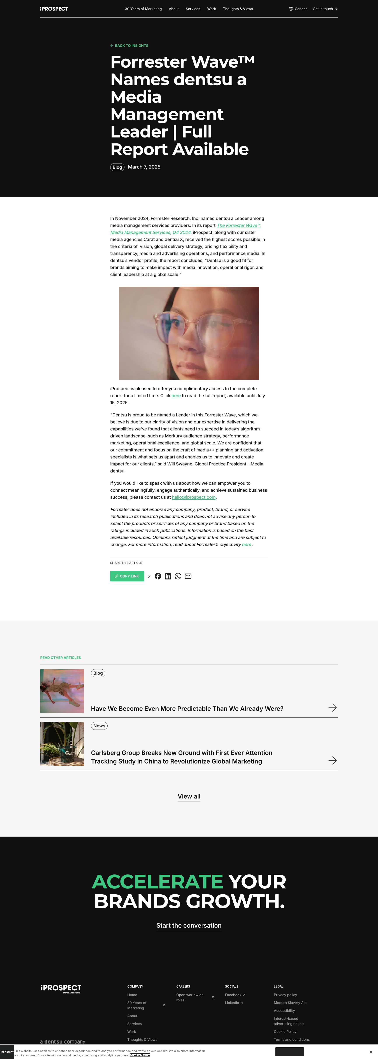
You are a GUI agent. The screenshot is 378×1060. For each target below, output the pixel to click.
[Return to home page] (54, 9)
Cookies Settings (289, 1051)
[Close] (371, 1052)
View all (189, 796)
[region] (189, 1052)
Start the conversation (189, 925)
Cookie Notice (140, 1055)
